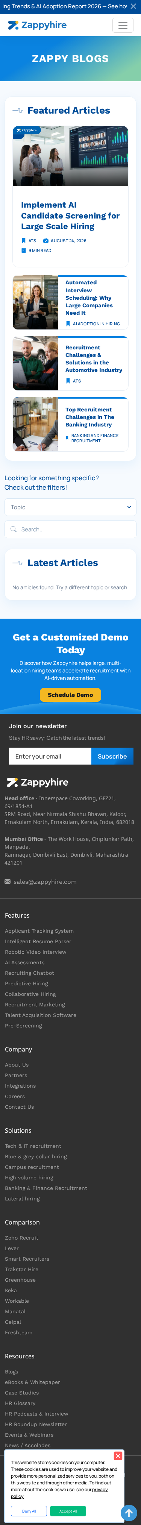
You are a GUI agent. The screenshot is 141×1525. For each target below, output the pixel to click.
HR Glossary (20, 1403)
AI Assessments (24, 962)
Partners (16, 1075)
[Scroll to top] (129, 1513)
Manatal (15, 1311)
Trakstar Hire (21, 1269)
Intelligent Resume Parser (38, 941)
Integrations (20, 1086)
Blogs (11, 1372)
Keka (11, 1290)
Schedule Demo (70, 694)
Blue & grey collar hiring (36, 1156)
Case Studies (22, 1393)
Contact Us (19, 1107)
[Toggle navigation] (122, 25)
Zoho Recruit (21, 1238)
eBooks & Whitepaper (32, 1382)
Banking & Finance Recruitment (46, 1188)
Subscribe (112, 756)
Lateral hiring (22, 1199)
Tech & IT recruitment (33, 1146)
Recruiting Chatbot (29, 973)
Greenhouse (20, 1280)
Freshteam (18, 1332)
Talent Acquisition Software (40, 1015)
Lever (12, 1248)
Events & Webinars (29, 1435)
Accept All (68, 1511)
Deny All (29, 1511)
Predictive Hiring (26, 983)
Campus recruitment (32, 1167)
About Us (17, 1065)
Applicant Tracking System (39, 931)
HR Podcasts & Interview (36, 1414)
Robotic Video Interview (36, 952)
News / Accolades (27, 1445)
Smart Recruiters (27, 1259)
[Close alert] (134, 7)
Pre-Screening (23, 1026)
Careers (15, 1096)
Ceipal (13, 1322)
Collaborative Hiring (30, 994)
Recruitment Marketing (35, 1004)
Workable (17, 1301)
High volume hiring (29, 1177)
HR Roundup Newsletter (36, 1424)
